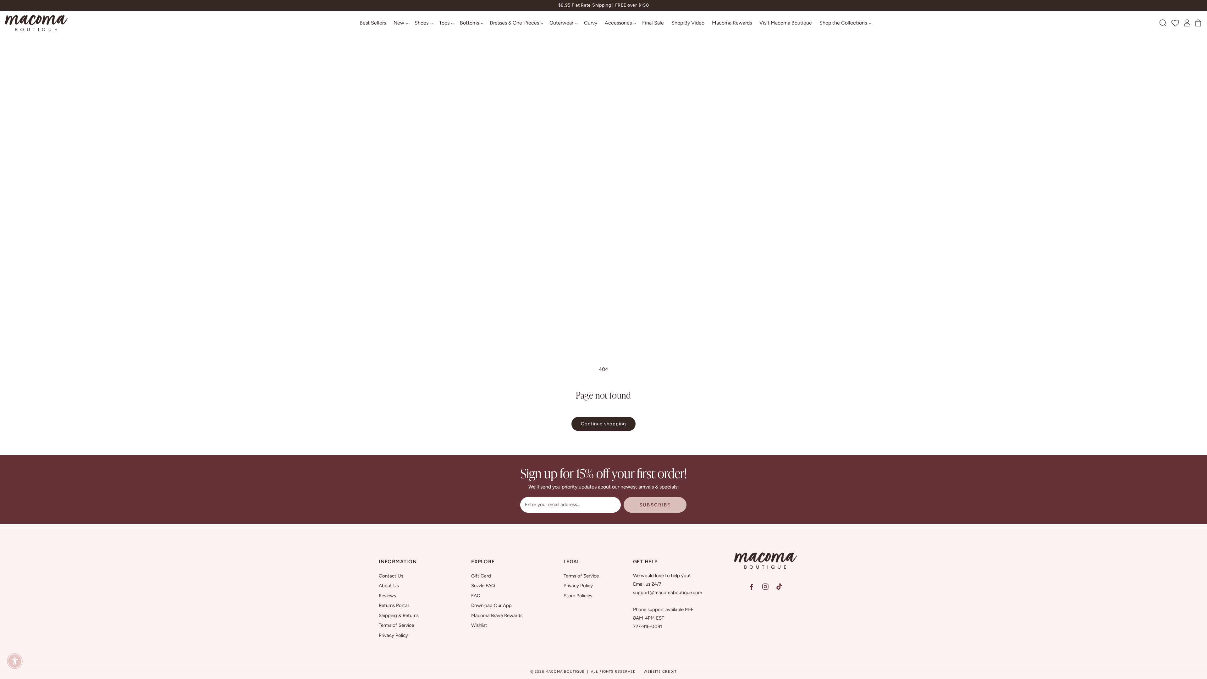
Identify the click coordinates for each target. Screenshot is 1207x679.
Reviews (387, 596)
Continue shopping (603, 424)
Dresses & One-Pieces (514, 23)
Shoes (421, 23)
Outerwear (561, 23)
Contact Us (391, 576)
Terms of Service (396, 625)
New (399, 23)
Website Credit (660, 672)
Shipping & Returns (399, 615)
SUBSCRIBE (655, 505)
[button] (400, 23)
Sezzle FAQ (483, 585)
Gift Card (481, 576)
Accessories (618, 23)
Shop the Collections (843, 23)
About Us (389, 585)
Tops (444, 23)
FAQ (476, 596)
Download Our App (491, 605)
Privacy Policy (393, 635)
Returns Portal (394, 605)
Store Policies (578, 596)
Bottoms (469, 23)
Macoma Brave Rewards (496, 615)
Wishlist (479, 625)
